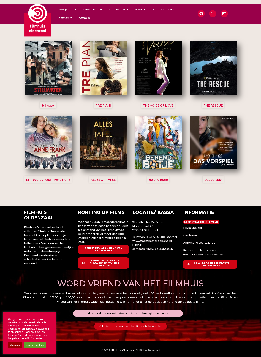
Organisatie (117, 9)
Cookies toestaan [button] (35, 345)
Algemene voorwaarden (200, 242)
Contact (84, 17)
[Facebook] (201, 13)
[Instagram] (212, 13)
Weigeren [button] (15, 345)
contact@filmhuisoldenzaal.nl (153, 248)
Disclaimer (190, 235)
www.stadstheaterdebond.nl (152, 240)
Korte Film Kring (164, 9)
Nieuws (140, 9)
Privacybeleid (192, 228)
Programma (67, 9)
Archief (64, 17)
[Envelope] (224, 13)
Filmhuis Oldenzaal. (123, 350)
